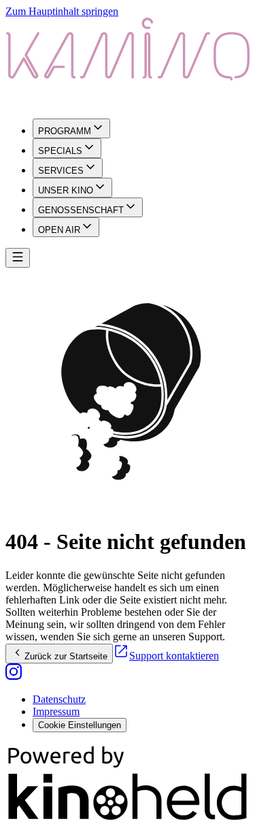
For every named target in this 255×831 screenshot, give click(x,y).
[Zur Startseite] (127, 63)
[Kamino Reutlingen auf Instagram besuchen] (13, 676)
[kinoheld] (127, 819)
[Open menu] (17, 258)
